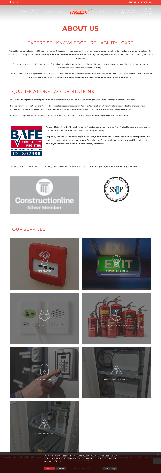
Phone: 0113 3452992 (140, 2)
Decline (61, 469)
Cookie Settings (110, 469)
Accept (49, 469)
